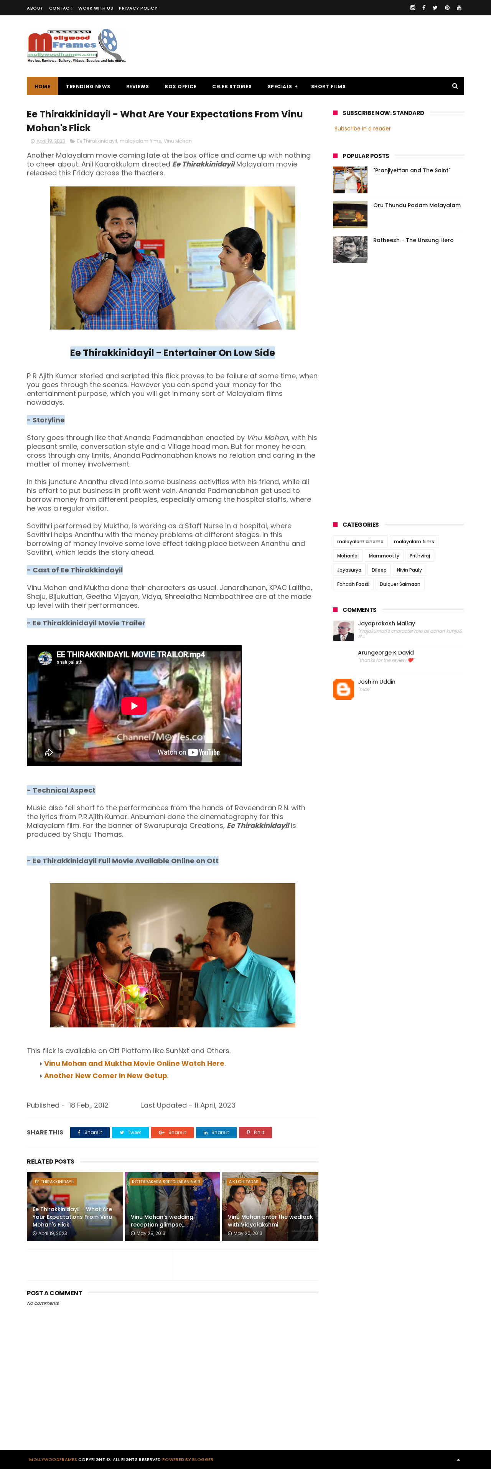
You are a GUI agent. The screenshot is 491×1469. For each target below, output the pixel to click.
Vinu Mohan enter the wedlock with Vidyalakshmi (270, 1220)
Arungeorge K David (386, 653)
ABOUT (35, 8)
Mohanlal (348, 555)
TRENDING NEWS (88, 86)
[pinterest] (447, 7)
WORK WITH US (95, 8)
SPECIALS (280, 86)
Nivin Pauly (409, 570)
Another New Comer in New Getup (105, 1075)
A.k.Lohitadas (244, 1182)
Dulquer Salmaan (400, 584)
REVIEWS (137, 86)
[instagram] (413, 7)
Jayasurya (349, 570)
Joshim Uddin (376, 682)
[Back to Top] (458, 1459)
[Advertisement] (324, 46)
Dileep (379, 570)
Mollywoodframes (53, 1459)
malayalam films (140, 141)
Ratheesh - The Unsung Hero (413, 240)
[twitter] (435, 7)
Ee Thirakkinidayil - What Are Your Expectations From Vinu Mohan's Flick (72, 1216)
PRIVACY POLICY (138, 8)
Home (42, 86)
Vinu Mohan (178, 141)
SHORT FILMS (328, 86)
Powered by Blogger (187, 1459)
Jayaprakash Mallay (386, 623)
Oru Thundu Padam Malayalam (417, 205)
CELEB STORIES (232, 86)
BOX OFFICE (180, 86)
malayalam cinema (360, 541)
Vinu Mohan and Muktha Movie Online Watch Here (134, 1063)
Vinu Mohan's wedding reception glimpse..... (162, 1220)
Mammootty (384, 555)
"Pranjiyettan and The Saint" (411, 170)
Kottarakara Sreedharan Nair (166, 1182)
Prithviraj (420, 555)
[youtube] (459, 7)
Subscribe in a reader (362, 128)
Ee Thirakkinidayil (97, 141)
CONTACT (61, 8)
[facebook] (424, 7)
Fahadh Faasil (353, 584)
